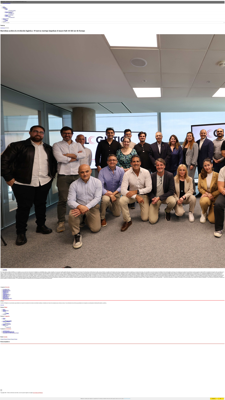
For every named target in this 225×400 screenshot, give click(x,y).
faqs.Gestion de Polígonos (38, 392)
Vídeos (6, 19)
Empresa (4, 7)
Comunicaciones (6, 294)
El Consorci (6, 289)
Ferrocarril (6, 291)
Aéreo (5, 293)
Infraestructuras (6, 290)
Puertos (6, 15)
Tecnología (6, 293)
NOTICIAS (2, 27)
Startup (6, 8)
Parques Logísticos (8, 12)
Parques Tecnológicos (9, 14)
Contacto (4, 21)
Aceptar (213, 398)
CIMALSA (12, 13)
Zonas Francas (8, 16)
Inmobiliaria (6, 296)
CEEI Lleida (6, 295)
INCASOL (6, 299)
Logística (5, 292)
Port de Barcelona (7, 298)
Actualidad (5, 269)
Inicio (4, 6)
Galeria (6, 20)
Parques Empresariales (9, 11)
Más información (127, 398)
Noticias (4, 19)
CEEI (6, 9)
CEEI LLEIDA (13, 10)
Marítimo (5, 291)
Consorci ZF (12, 17)
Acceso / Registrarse (6, 3)
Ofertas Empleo (6, 18)
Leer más (2, 304)
